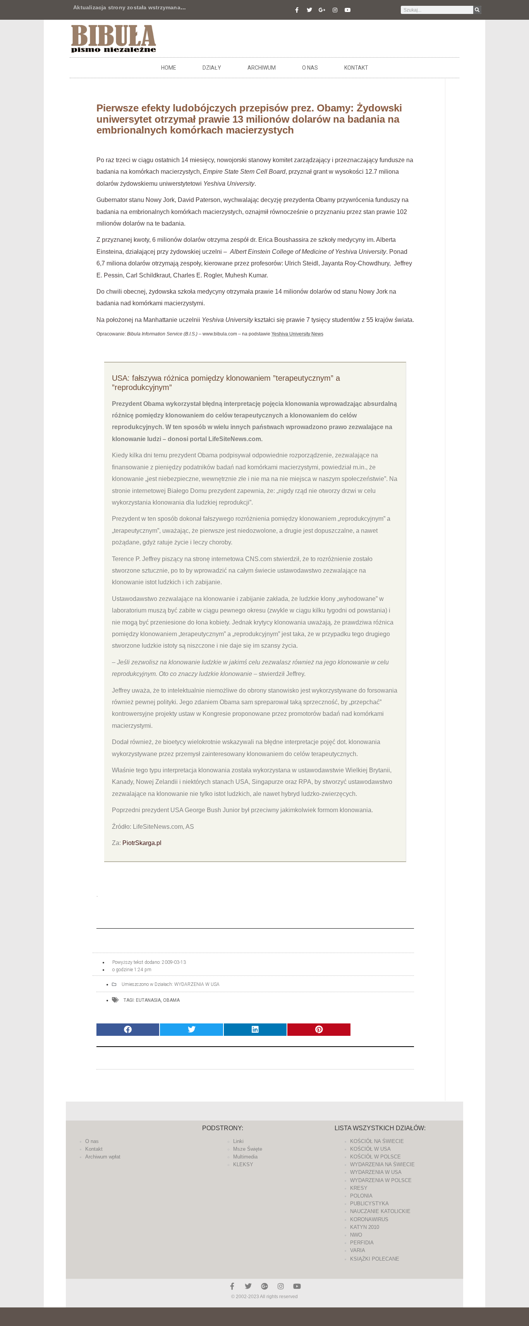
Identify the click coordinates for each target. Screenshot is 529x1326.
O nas (310, 68)
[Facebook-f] (296, 10)
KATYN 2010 (364, 1227)
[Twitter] (309, 10)
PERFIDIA (362, 1243)
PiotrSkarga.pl (141, 843)
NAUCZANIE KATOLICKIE (380, 1211)
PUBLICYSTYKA (369, 1203)
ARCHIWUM (261, 68)
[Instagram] (335, 10)
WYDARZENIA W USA (197, 984)
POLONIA (361, 1196)
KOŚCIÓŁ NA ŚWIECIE (377, 1141)
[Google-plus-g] (322, 10)
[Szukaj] (477, 10)
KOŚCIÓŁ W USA (370, 1149)
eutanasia (148, 1000)
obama (171, 1000)
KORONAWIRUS (369, 1219)
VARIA (357, 1250)
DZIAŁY (212, 68)
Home (168, 68)
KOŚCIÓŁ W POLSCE (375, 1157)
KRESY (359, 1188)
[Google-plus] (264, 1286)
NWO (356, 1235)
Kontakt (356, 68)
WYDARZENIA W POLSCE (381, 1180)
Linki (238, 1141)
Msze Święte (247, 1149)
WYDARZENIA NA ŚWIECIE (382, 1164)
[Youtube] (347, 10)
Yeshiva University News (297, 334)
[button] (127, 1029)
